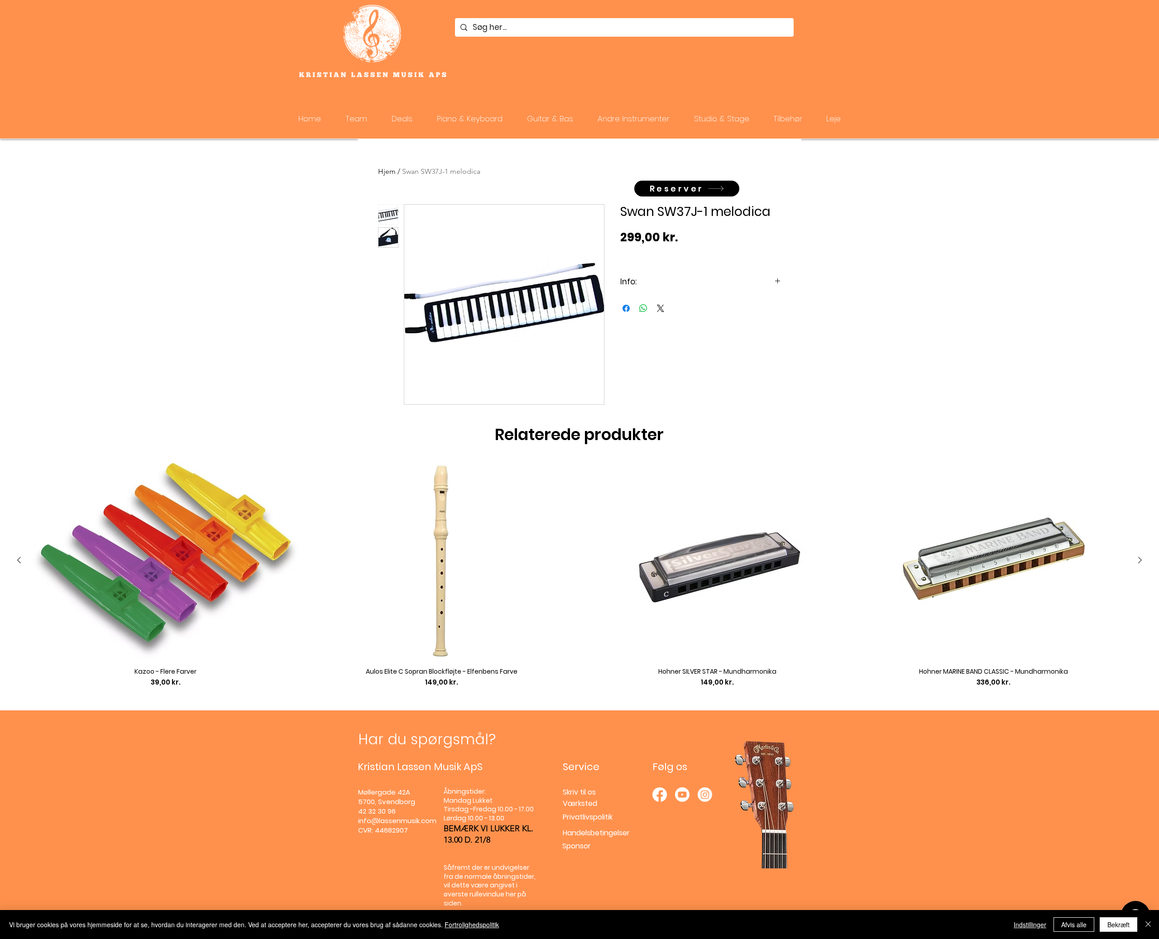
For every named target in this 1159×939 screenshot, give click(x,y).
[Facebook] (659, 794)
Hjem (387, 171)
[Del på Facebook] (626, 308)
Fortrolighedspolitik (472, 924)
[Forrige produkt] (19, 560)
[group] (579, 575)
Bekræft (1118, 924)
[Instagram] (705, 794)
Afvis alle (1074, 924)
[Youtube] (682, 794)
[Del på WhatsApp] (643, 308)
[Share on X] (660, 308)
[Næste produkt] (1140, 560)
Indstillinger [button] (1030, 924)
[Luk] (1148, 924)
